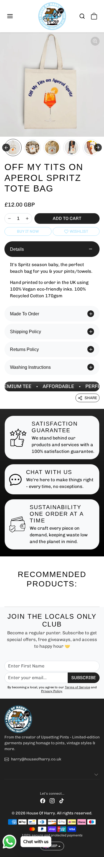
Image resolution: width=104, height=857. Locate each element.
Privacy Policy (51, 691)
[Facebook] (42, 800)
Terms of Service (77, 687)
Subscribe (83, 677)
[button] (15, 16)
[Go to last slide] (6, 147)
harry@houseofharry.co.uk (36, 759)
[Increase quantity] (27, 218)
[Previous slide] (6, 597)
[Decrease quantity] (9, 218)
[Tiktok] (61, 800)
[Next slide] (98, 147)
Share (91, 398)
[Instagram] (52, 800)
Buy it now (28, 231)
